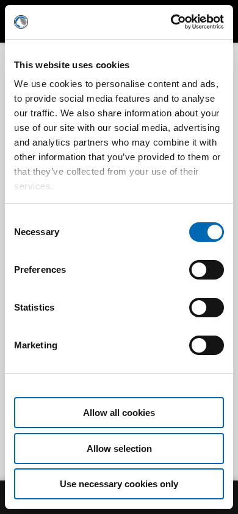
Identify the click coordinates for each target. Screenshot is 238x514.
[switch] (206, 282)
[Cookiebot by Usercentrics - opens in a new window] (171, 22)
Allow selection (119, 448)
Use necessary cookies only (119, 484)
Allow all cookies (119, 412)
